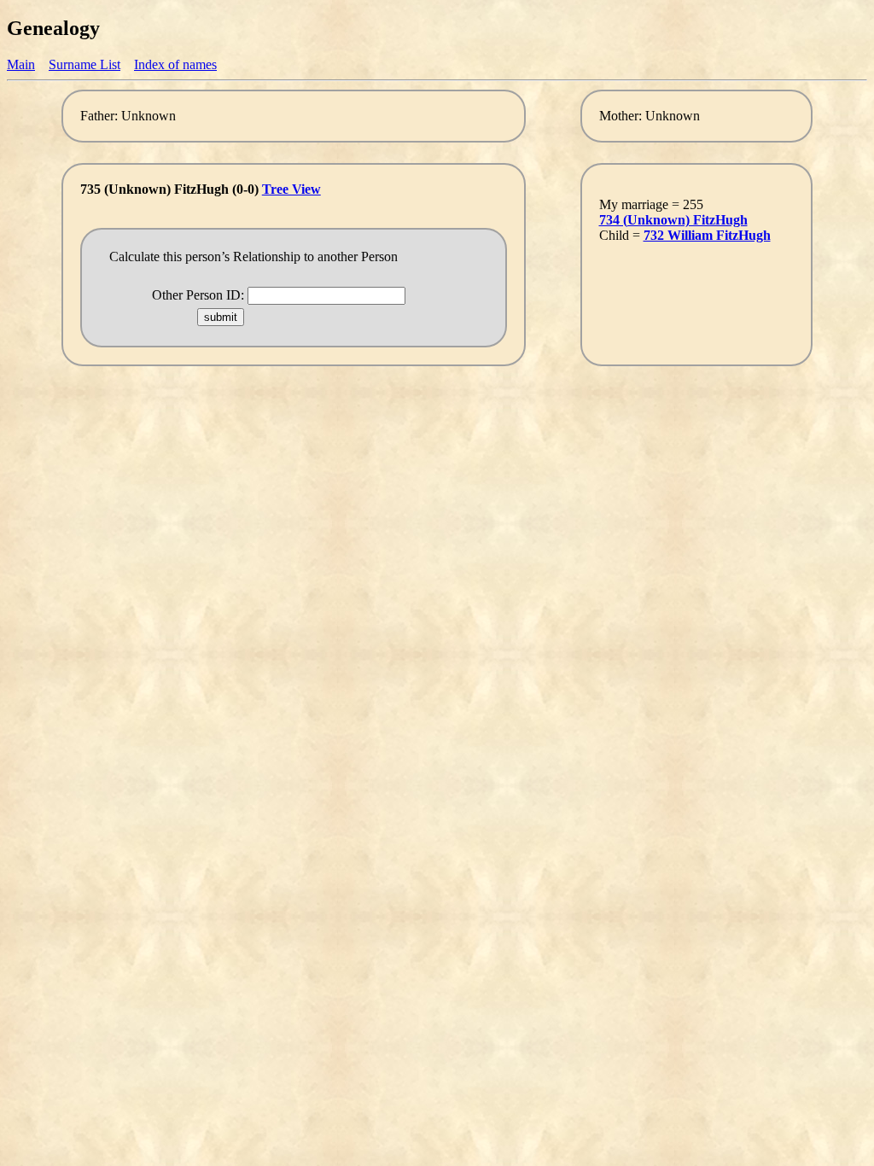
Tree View (291, 189)
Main (21, 64)
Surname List (84, 64)
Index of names (175, 64)
